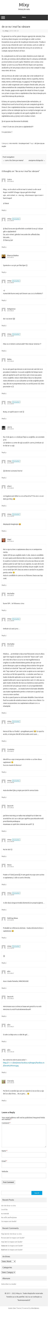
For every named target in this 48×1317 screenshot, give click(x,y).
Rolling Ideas (12, 918)
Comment (6, 1123)
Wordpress (35, 1308)
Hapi (9, 539)
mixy (6, 31)
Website (5, 1171)
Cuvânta (10, 749)
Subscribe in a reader (8, 1284)
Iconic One (12, 1308)
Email (4, 1161)
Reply (4, 210)
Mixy (24, 4)
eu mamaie (5, 1213)
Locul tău (4, 1209)
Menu (24, 17)
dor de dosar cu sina (8, 1205)
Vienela (10, 1081)
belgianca (11, 309)
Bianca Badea (13, 255)
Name (4, 1151)
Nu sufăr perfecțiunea (9, 1217)
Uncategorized (24, 143)
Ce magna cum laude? (9, 1221)
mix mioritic (13, 143)
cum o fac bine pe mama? (13, 160)
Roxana (4, 1238)
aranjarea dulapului (37, 160)
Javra (9, 427)
